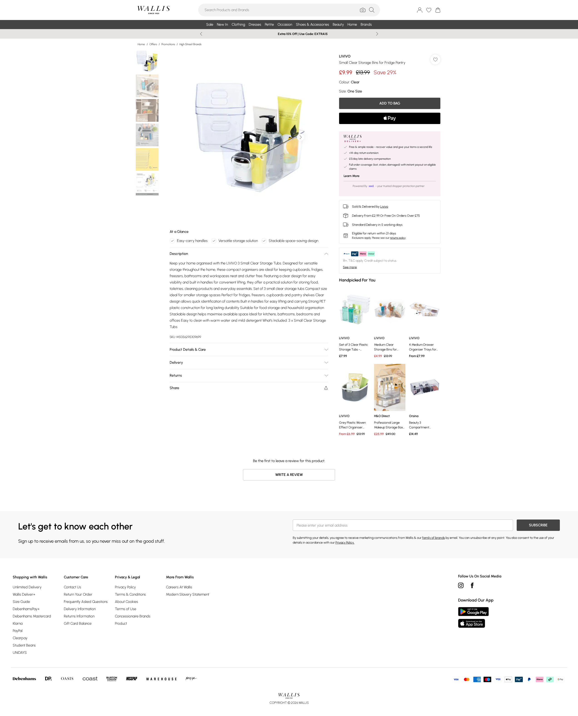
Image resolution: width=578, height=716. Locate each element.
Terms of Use (125, 609)
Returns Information (79, 616)
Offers (153, 44)
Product (121, 623)
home (141, 44)
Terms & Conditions (130, 594)
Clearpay (20, 638)
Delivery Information (80, 609)
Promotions (168, 44)
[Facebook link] (472, 585)
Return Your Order (78, 594)
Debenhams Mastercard (32, 616)
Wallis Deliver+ (24, 594)
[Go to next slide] (300, 137)
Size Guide (21, 601)
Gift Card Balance (78, 623)
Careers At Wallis (179, 587)
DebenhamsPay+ (26, 609)
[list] (249, 137)
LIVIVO (344, 56)
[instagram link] (461, 585)
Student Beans (24, 645)
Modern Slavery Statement (187, 594)
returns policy (398, 237)
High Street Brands (190, 44)
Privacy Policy (125, 587)
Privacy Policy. (345, 542)
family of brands (433, 538)
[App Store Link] (473, 617)
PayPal (17, 631)
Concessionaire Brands (132, 616)
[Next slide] (377, 33)
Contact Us (72, 587)
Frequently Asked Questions (86, 601)
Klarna (17, 623)
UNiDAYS (20, 652)
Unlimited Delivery (27, 587)
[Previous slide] (201, 33)
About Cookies (126, 601)
